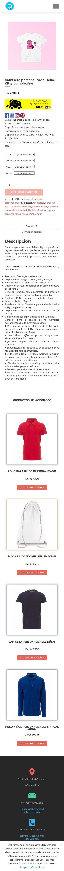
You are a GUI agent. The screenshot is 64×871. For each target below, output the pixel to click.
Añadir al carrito (24, 192)
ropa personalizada (32, 213)
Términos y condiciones (32, 835)
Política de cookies (32, 811)
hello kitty (26, 210)
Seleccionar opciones (32, 487)
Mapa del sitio (32, 838)
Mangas (9, 161)
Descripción (32, 226)
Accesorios (38, 202)
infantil (35, 210)
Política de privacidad (32, 808)
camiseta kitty (39, 206)
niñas (43, 210)
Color (8, 155)
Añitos (9, 173)
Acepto (24, 867)
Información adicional (32, 231)
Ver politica (37, 867)
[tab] (32, 226)
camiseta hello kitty (21, 206)
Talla (8, 167)
